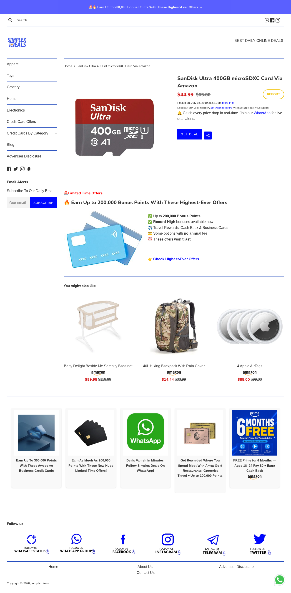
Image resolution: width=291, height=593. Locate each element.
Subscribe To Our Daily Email (30, 191)
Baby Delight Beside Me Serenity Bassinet (98, 366)
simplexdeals (40, 583)
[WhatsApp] (267, 20)
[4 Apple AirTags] (249, 326)
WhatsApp (262, 113)
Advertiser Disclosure (24, 156)
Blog (10, 145)
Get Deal (189, 134)
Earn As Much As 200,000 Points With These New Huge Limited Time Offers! (90, 465)
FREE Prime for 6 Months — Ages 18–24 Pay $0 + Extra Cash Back (254, 465)
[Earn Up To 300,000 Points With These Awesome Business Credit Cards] (36, 433)
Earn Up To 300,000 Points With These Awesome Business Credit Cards (36, 465)
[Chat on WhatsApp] (279, 580)
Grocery (13, 87)
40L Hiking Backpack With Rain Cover (174, 366)
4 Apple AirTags (249, 366)
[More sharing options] (208, 135)
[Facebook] (273, 20)
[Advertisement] (145, 35)
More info (228, 102)
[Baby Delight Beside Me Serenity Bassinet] (98, 326)
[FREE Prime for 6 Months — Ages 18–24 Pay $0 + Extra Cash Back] (254, 433)
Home (12, 99)
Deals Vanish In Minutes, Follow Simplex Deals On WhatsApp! (145, 465)
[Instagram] (278, 20)
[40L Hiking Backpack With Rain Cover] (173, 326)
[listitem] (36, 448)
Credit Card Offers (21, 122)
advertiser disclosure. (222, 107)
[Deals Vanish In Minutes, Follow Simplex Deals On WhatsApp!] (145, 433)
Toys (10, 76)
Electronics (16, 110)
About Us (145, 567)
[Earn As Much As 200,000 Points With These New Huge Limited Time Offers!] (91, 433)
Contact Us (146, 573)
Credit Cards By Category (32, 133)
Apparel (13, 64)
